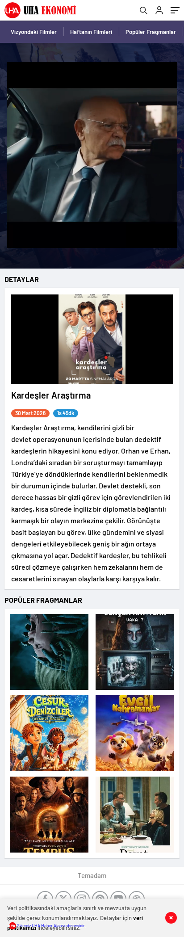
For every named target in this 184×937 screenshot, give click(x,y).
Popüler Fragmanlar (150, 31)
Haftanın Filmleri (91, 31)
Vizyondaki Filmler (34, 31)
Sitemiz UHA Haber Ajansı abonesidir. (51, 925)
